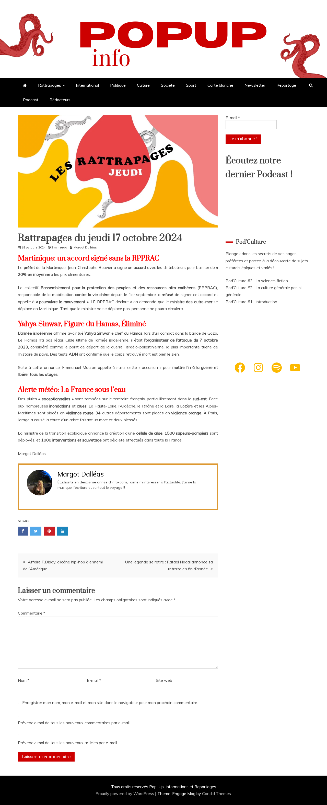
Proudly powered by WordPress (125, 793)
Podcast (30, 99)
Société (168, 85)
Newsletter (254, 85)
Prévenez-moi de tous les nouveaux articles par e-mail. (68, 742)
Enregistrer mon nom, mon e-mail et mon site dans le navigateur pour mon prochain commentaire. (110, 702)
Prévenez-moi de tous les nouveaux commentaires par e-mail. (74, 722)
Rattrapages (49, 85)
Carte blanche (220, 85)
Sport (191, 85)
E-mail (94, 680)
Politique (118, 85)
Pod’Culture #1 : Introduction (251, 301)
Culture (143, 85)
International (87, 85)
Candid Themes (216, 793)
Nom (23, 680)
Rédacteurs (60, 99)
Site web (164, 680)
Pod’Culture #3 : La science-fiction (257, 280)
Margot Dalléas (85, 247)
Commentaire (31, 613)
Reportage (286, 85)
